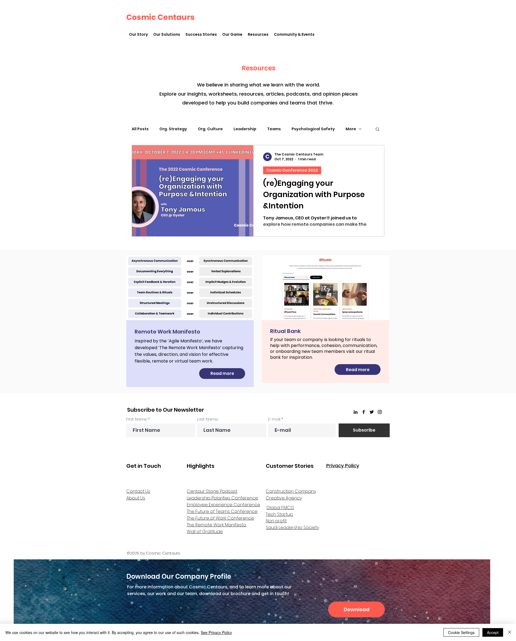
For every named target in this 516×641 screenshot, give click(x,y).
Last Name (207, 419)
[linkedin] (355, 412)
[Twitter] (371, 412)
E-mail (274, 419)
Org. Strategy (173, 129)
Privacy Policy (342, 465)
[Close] (509, 632)
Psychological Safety (313, 129)
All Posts (140, 129)
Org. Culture (210, 129)
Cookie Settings (461, 632)
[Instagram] (379, 412)
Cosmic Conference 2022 (292, 170)
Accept (493, 632)
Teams (274, 129)
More (351, 129)
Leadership (245, 129)
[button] (166, 34)
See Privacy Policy (216, 632)
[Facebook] (363, 412)
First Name (136, 419)
